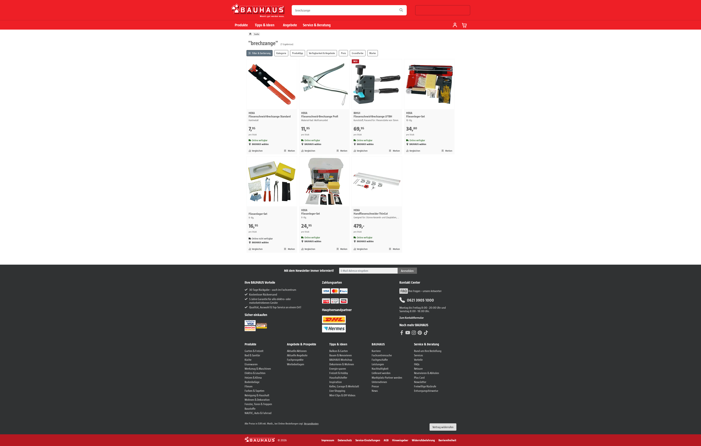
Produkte (241, 25)
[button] (264, 344)
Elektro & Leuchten (255, 373)
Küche (248, 359)
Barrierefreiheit (447, 440)
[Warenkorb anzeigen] (464, 25)
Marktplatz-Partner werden (387, 377)
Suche (256, 34)
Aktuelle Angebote (297, 355)
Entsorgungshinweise (426, 390)
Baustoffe (250, 408)
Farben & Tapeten (254, 390)
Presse (375, 386)
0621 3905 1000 (420, 300)
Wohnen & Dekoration (257, 399)
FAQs (417, 364)
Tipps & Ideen (264, 25)
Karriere (376, 350)
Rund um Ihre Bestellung (427, 350)
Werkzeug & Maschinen (258, 368)
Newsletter (420, 382)
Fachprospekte (295, 359)
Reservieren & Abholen (426, 373)
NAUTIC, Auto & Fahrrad (258, 413)
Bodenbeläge (252, 382)
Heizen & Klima (253, 377)
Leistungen (378, 364)
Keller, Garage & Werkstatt (344, 386)
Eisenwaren (251, 364)
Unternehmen (379, 382)
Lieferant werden (381, 373)
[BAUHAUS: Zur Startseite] (257, 12)
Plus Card (419, 377)
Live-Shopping (337, 390)
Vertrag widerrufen (442, 427)
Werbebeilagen (295, 364)
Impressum (327, 440)
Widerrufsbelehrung (423, 440)
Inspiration (335, 382)
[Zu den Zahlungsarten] (339, 300)
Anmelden (407, 271)
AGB (386, 440)
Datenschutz (345, 440)
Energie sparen (337, 368)
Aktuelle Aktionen (297, 350)
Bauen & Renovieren (340, 355)
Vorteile (418, 359)
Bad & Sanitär (252, 355)
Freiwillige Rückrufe (425, 386)
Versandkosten (311, 423)
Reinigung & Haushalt (257, 395)
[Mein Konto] (455, 25)
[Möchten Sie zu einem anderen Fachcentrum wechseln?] (442, 10)
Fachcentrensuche (382, 355)
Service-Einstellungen (367, 440)
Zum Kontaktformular (411, 317)
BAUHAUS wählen (260, 144)
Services (418, 355)
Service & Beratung (317, 25)
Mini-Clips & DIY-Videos (342, 395)
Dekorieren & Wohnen (341, 364)
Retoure (418, 368)
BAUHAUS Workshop (340, 359)
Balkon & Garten (338, 350)
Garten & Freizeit (254, 350)
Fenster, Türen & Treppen (258, 404)
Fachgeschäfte (380, 359)
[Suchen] (402, 10)
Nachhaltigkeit (380, 368)
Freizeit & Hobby (338, 373)
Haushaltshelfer (338, 377)
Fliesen (248, 386)
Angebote (290, 25)
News (375, 390)
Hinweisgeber (400, 440)
